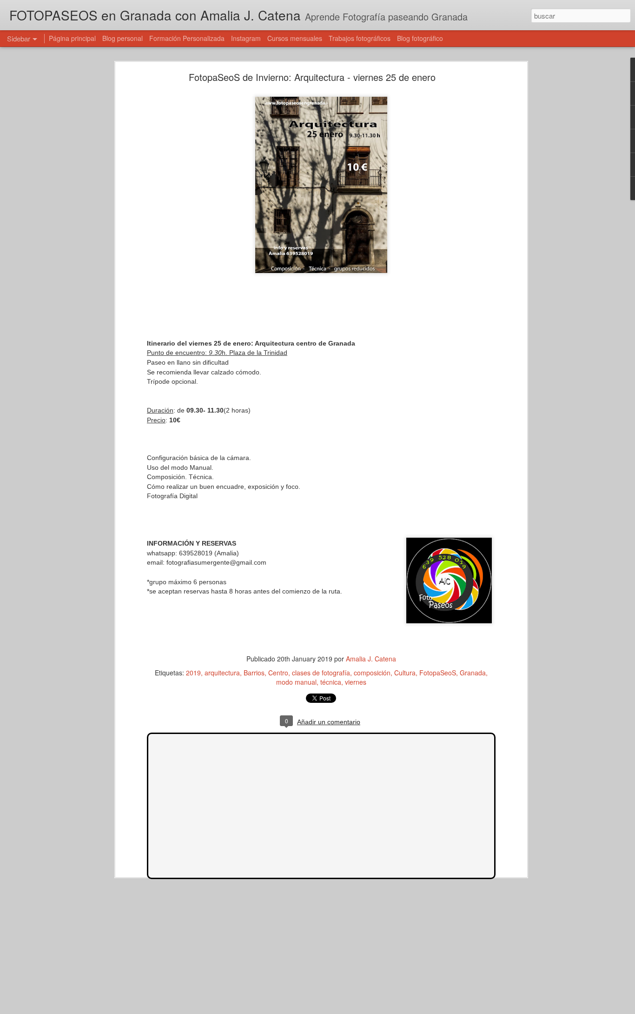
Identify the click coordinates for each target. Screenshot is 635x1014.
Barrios (254, 672)
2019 (193, 672)
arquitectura (222, 672)
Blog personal (122, 38)
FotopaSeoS (437, 672)
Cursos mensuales (294, 38)
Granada (473, 672)
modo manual (296, 682)
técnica (330, 682)
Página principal (72, 38)
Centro (278, 672)
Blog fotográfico (420, 38)
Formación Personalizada (187, 38)
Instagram (246, 38)
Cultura (405, 672)
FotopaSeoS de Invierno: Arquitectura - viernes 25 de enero (312, 77)
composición (372, 672)
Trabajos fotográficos (359, 38)
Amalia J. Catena (371, 658)
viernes (355, 682)
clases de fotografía (321, 672)
